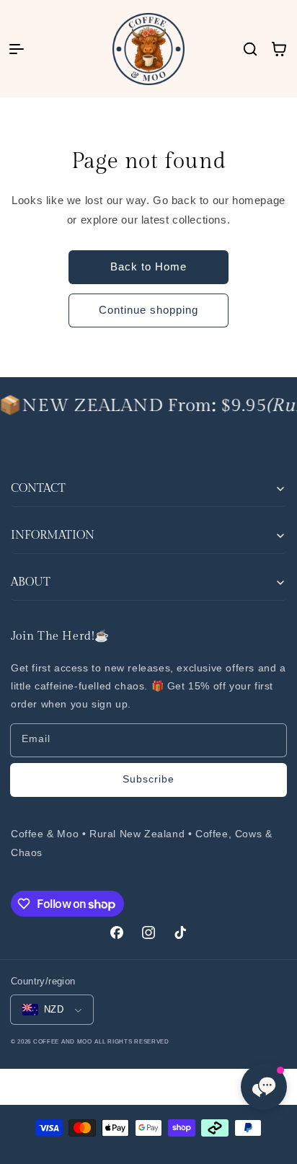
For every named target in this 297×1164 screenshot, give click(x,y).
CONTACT (38, 488)
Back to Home (148, 266)
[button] (16, 49)
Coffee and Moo (62, 1041)
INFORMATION (52, 535)
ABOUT (30, 582)
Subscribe (148, 779)
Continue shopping (148, 310)
